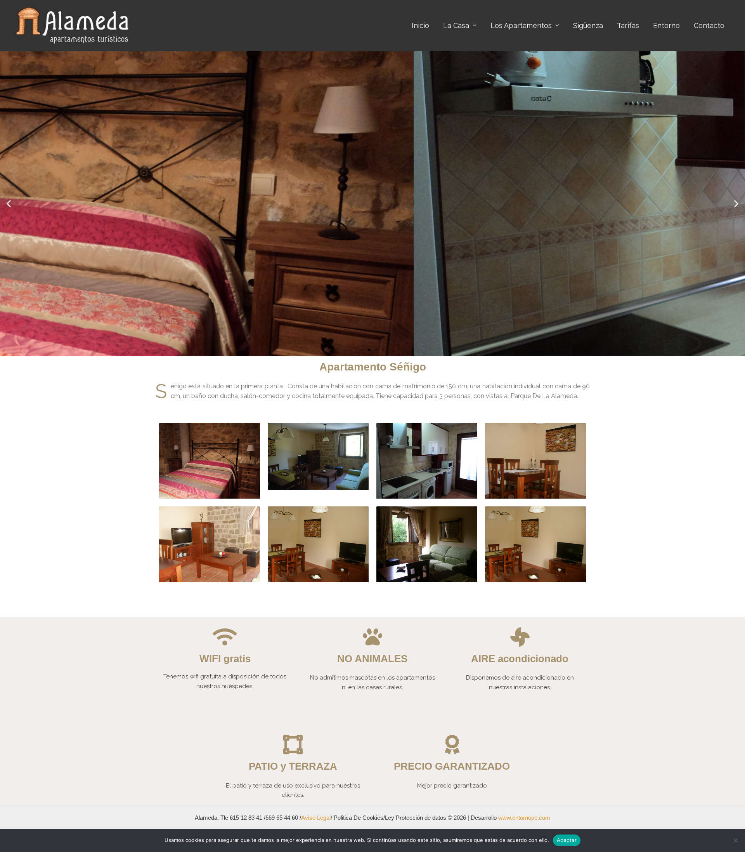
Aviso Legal (316, 817)
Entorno (666, 25)
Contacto (709, 25)
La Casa (456, 25)
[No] (735, 840)
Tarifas (628, 25)
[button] (362, 350)
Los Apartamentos (521, 25)
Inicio (420, 25)
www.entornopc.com (524, 817)
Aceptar (567, 840)
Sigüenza (588, 25)
